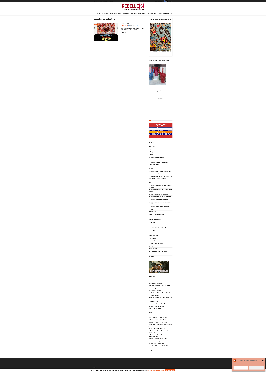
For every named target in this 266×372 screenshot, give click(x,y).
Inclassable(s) (152, 217)
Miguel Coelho (125, 25)
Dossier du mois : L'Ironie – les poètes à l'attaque (159, 181)
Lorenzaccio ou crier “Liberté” (155, 303)
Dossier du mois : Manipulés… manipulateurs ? (160, 196)
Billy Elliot (151, 295)
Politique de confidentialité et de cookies (155, 370)
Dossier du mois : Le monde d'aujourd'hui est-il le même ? (160, 190)
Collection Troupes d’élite (154, 288)
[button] (263, 360)
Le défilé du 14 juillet (153, 341)
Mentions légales (109, 1)
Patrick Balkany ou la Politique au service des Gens (160, 324)
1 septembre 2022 (132, 25)
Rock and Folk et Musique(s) (156, 243)
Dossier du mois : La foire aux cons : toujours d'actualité (160, 186)
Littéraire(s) (133, 13)
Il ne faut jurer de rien (153, 328)
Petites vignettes (153, 235)
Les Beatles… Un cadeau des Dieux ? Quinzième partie (160, 330)
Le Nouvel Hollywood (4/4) (154, 319)
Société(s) (126, 13)
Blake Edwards (125, 24)
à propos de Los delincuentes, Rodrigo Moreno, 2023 (160, 297)
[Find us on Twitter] (167, 1)
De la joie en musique (153, 315)
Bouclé (150, 301)
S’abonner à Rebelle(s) (98, 1)
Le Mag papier (152, 222)
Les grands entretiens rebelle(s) (157, 227)
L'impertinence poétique (155, 219)
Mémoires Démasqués (154, 232)
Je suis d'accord (170, 370)
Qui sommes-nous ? (164, 13)
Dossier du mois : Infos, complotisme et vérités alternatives (159, 163)
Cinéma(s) (97, 24)
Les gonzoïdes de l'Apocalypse (156, 225)
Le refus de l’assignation (154, 280)
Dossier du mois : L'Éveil (155, 174)
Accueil (98, 13)
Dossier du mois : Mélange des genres (158, 199)
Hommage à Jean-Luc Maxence (156, 214)
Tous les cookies (241, 368)
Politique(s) (105, 13)
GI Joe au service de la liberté (155, 317)
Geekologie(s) (152, 211)
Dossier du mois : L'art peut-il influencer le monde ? (160, 167)
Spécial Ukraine (142, 13)
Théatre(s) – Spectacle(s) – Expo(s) (158, 251)
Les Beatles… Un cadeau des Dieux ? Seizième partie (160, 311)
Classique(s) (152, 154)
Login (171, 1)
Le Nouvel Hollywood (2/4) (154, 338)
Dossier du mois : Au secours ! (156, 157)
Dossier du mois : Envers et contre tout (159, 159)
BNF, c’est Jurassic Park (154, 343)
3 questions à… (152, 146)
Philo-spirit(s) (118, 13)
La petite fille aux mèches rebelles (156, 292)
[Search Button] (171, 14)
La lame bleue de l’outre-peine (155, 345)
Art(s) (111, 13)
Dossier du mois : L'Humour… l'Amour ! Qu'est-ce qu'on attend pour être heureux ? (160, 177)
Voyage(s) (151, 256)
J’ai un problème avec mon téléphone (157, 285)
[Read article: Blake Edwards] (106, 32)
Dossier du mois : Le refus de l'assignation (159, 194)
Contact (104, 1)
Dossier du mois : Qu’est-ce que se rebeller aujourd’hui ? (159, 203)
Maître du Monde (152, 308)
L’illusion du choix (152, 283)
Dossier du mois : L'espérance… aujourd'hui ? (160, 171)
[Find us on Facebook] (165, 1)
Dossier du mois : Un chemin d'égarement (159, 206)
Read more (125, 32)
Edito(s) (151, 209)
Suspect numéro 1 (152, 290)
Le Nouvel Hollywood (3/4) (154, 322)
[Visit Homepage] (133, 7)
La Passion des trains (153, 306)
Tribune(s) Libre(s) (152, 13)
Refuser (256, 368)
